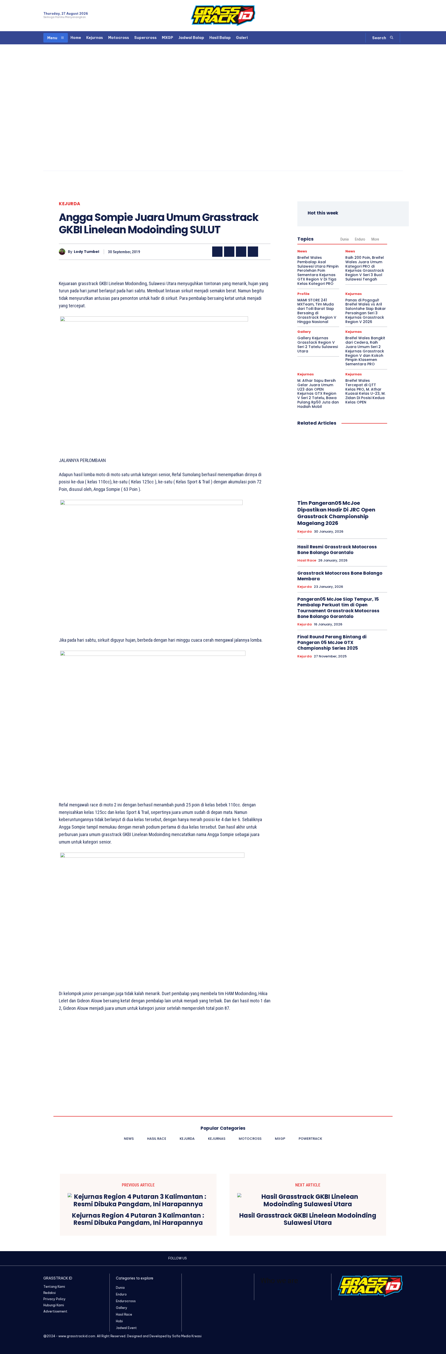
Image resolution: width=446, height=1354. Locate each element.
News (302, 251)
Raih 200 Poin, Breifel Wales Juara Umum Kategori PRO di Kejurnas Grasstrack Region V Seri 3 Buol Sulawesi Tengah (364, 268)
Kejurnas (353, 293)
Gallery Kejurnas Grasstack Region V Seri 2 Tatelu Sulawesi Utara (317, 344)
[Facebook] (372, 15)
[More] (265, 251)
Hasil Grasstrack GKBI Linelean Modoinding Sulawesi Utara (307, 1219)
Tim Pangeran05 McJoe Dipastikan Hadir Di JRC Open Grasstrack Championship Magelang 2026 (336, 513)
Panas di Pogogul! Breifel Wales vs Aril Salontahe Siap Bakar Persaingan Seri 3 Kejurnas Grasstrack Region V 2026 (365, 311)
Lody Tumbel (86, 252)
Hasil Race (306, 560)
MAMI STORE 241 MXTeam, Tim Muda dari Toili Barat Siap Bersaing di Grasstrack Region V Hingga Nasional (316, 311)
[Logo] (223, 15)
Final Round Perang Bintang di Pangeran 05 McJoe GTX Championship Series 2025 (332, 642)
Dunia (344, 239)
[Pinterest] (241, 251)
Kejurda (70, 204)
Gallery (304, 331)
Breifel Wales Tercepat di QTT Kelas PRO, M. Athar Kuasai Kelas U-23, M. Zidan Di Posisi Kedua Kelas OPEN (365, 391)
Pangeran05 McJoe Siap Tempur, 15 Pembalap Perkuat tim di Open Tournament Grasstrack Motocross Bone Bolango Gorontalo (338, 607)
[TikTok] (390, 15)
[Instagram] (381, 15)
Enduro (360, 239)
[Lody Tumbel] (63, 252)
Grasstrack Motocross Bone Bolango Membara (339, 576)
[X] (229, 251)
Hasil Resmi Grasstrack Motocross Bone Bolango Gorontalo (337, 550)
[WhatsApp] (399, 15)
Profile (303, 293)
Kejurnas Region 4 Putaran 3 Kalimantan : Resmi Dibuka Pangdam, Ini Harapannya (138, 1219)
